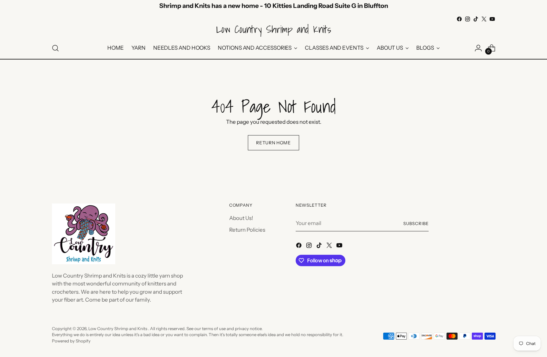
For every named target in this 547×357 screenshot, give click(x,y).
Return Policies (247, 230)
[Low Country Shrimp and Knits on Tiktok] (476, 19)
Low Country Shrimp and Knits (118, 328)
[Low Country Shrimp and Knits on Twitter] (484, 19)
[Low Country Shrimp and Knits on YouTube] (492, 19)
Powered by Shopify (71, 340)
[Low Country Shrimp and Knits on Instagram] (467, 19)
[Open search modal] (55, 48)
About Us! (241, 218)
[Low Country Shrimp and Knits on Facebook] (459, 19)
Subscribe (416, 223)
